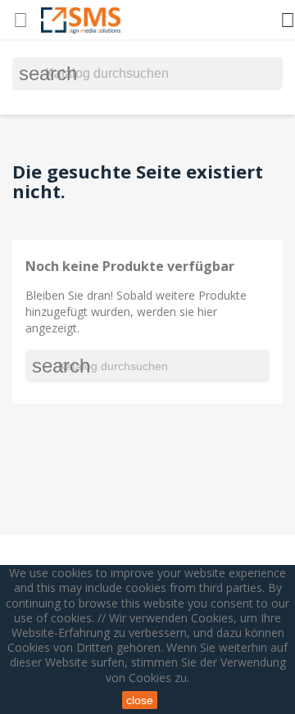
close (139, 700)
